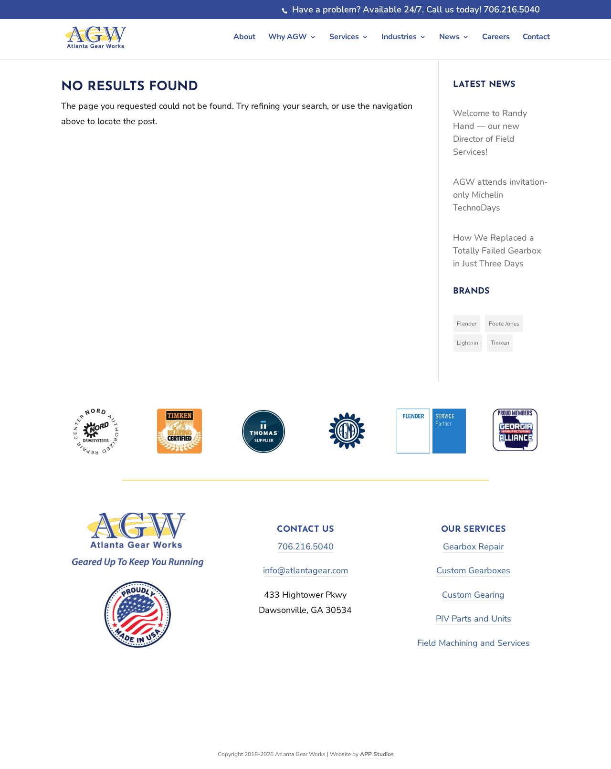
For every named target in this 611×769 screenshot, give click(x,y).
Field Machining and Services (473, 643)
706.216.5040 (305, 546)
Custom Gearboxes (473, 570)
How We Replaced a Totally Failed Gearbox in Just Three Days (497, 250)
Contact (536, 37)
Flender (466, 323)
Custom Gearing (473, 594)
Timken (500, 343)
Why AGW (287, 37)
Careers (496, 37)
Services (344, 37)
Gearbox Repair (473, 546)
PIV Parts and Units (473, 618)
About (244, 37)
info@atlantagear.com (305, 570)
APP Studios (377, 754)
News (449, 37)
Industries (399, 37)
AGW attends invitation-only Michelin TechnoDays (500, 194)
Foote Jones (504, 323)
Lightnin (467, 343)
